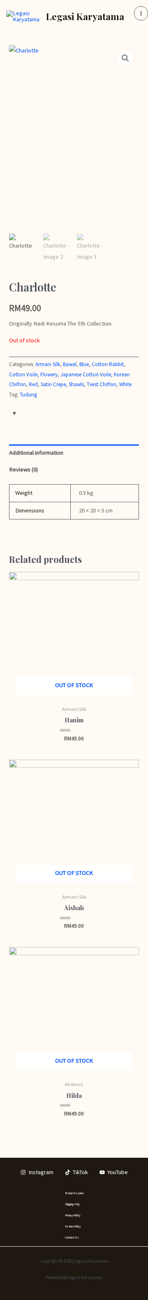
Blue (84, 364)
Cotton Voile (23, 374)
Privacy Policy (72, 1215)
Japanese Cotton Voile (85, 374)
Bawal (69, 364)
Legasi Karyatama (85, 16)
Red (33, 384)
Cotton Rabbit (108, 364)
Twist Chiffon (101, 384)
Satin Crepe (53, 384)
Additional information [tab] (36, 452)
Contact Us (72, 1237)
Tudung (28, 394)
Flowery (49, 374)
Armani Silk (47, 364)
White (125, 384)
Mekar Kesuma (74, 1193)
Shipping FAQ (72, 1204)
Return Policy (73, 1226)
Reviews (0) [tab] (23, 469)
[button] (125, 58)
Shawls (76, 384)
